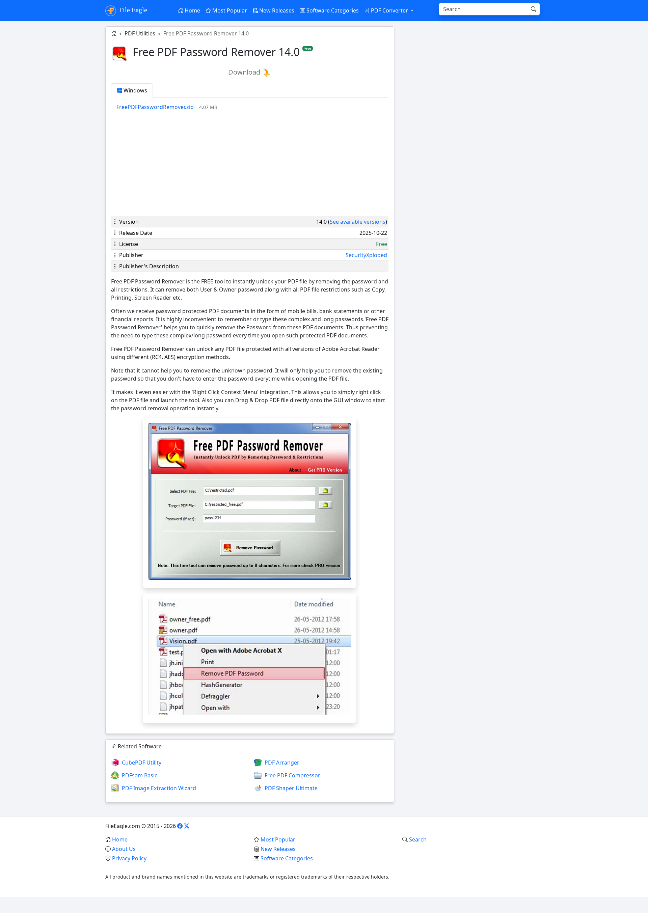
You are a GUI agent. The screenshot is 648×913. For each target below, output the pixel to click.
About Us (124, 849)
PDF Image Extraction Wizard (159, 788)
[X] (186, 826)
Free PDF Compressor (292, 775)
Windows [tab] (134, 90)
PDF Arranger (282, 762)
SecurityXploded (366, 255)
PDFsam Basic (139, 775)
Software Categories (332, 10)
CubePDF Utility (141, 762)
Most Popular (229, 10)
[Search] (533, 9)
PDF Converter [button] (389, 10)
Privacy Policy (129, 858)
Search (418, 839)
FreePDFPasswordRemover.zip (155, 107)
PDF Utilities (140, 33)
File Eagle (132, 9)
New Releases (276, 10)
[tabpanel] (252, 107)
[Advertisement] (249, 163)
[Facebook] (180, 826)
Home (191, 10)
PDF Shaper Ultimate (291, 788)
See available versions (357, 221)
